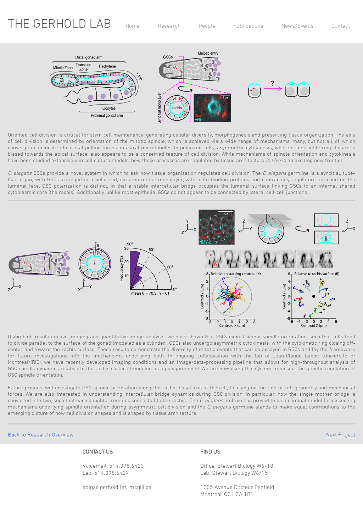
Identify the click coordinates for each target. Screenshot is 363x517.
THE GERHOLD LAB (59, 24)
